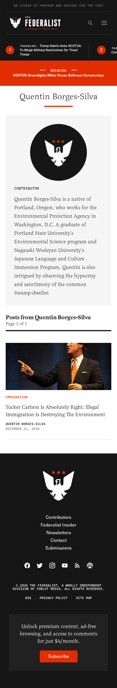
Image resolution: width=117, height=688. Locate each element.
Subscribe (58, 656)
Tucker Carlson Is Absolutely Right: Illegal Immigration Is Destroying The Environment (55, 411)
